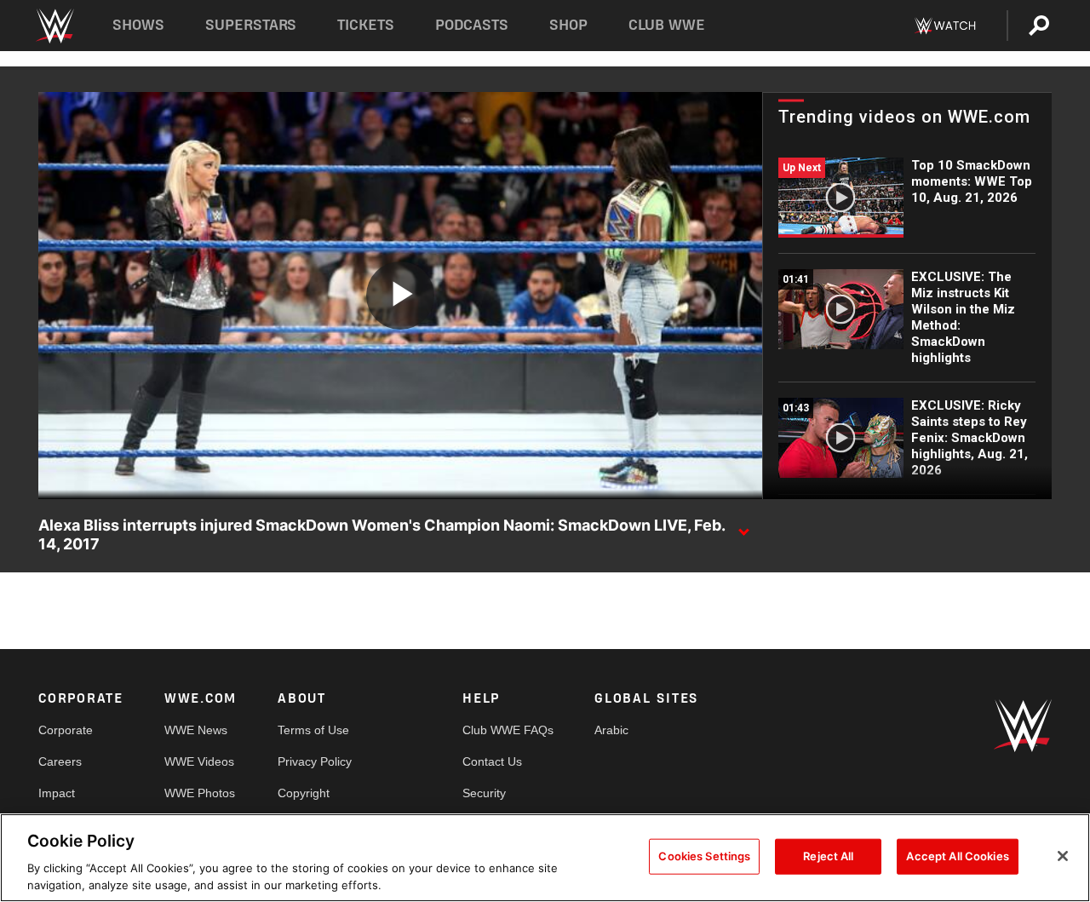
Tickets (365, 25)
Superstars (251, 25)
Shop (568, 25)
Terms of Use (313, 730)
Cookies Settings (704, 856)
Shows (138, 25)
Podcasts (471, 25)
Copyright (304, 793)
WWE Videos (199, 761)
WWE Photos (199, 793)
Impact (56, 793)
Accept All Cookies (957, 856)
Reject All (828, 856)
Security (484, 793)
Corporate (65, 730)
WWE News (195, 730)
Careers (60, 761)
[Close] (1062, 856)
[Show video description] (743, 526)
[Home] (54, 26)
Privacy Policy (315, 761)
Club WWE (666, 25)
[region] (545, 857)
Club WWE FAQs (508, 730)
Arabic (611, 730)
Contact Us (492, 761)
